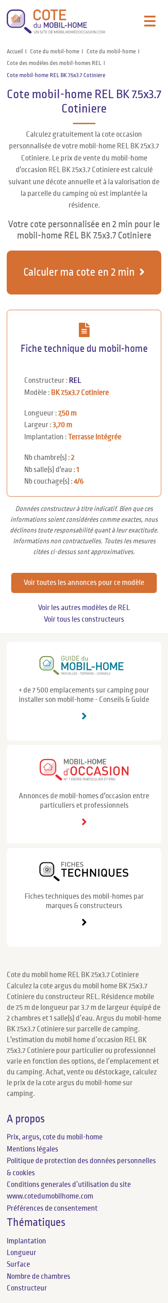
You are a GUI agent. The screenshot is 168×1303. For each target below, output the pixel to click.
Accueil (15, 51)
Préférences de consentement (52, 1208)
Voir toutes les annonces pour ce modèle (84, 583)
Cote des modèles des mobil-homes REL (54, 63)
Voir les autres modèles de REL (84, 608)
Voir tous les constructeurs (84, 619)
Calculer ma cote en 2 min (79, 272)
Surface (18, 1264)
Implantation (26, 1241)
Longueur (21, 1253)
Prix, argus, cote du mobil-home (55, 1137)
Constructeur (27, 1288)
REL (75, 381)
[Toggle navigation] (149, 21)
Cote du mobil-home (54, 51)
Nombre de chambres (38, 1277)
